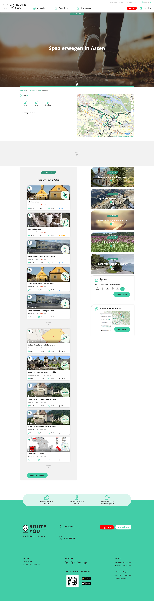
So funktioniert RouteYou (116, 2)
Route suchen (69, 538)
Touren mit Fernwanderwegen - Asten (41, 256)
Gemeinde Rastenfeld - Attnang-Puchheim (43, 372)
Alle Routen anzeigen (37, 475)
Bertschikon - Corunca (36, 454)
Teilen (26, 105)
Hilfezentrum (121, 579)
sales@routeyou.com (124, 566)
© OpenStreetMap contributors (127, 136)
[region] (105, 115)
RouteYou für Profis (132, 2)
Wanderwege (23, 90)
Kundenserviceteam (124, 575)
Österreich (29, 90)
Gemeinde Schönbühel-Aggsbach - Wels (42, 399)
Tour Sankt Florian (34, 229)
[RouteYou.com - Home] (18, 6)
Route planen (69, 526)
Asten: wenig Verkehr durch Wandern (41, 283)
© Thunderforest (116, 136)
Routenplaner (122, 329)
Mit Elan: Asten (33, 202)
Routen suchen (122, 294)
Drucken (48, 105)
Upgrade (132, 8)
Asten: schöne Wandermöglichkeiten (41, 311)
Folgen (36, 105)
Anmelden (123, 527)
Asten (40, 90)
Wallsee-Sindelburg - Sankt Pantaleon (41, 345)
